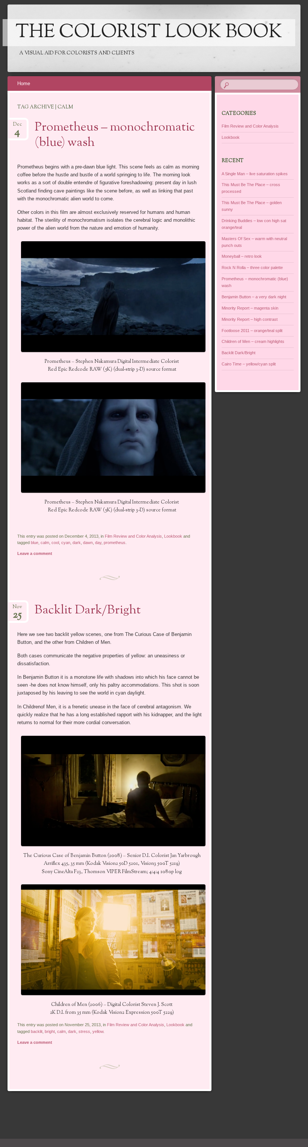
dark (76, 542)
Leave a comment (34, 553)
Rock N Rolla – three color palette (252, 267)
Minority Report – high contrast (250, 319)
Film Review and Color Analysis (133, 536)
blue (34, 542)
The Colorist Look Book (149, 32)
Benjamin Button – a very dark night (254, 297)
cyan (65, 542)
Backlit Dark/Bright (88, 610)
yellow (97, 1031)
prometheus (114, 542)
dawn (88, 542)
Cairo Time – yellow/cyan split (249, 364)
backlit (36, 1031)
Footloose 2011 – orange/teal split (252, 330)
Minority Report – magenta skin (250, 308)
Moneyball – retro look (242, 256)
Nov (17, 609)
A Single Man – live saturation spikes (255, 173)
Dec (17, 126)
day (98, 542)
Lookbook (173, 536)
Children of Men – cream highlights (253, 341)
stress (84, 1031)
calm (45, 542)
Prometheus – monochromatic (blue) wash (115, 135)
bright (50, 1031)
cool (55, 542)
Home (23, 83)
